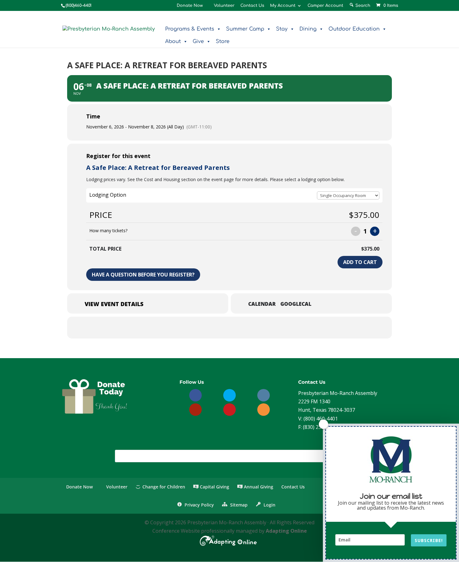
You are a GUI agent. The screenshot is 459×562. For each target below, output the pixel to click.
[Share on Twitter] (222, 327)
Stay (282, 29)
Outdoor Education (354, 29)
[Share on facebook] (206, 327)
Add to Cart (360, 262)
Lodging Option (107, 194)
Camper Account (325, 6)
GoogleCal (295, 304)
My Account (282, 6)
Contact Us (252, 6)
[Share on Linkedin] (237, 327)
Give (198, 41)
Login (268, 505)
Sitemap (238, 505)
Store (223, 41)
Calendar (262, 304)
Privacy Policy (198, 505)
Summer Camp (245, 29)
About (173, 41)
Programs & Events (189, 29)
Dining (308, 29)
